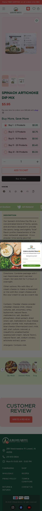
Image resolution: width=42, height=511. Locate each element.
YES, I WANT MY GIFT (31, 265)
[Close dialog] (40, 243)
